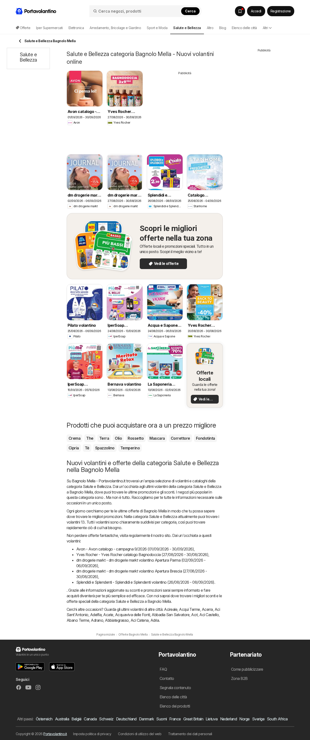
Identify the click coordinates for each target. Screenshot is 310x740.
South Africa (277, 718)
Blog (222, 28)
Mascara (157, 438)
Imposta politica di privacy (92, 734)
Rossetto (136, 438)
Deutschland (126, 718)
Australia (62, 718)
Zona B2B (239, 678)
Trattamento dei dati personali (190, 734)
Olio (118, 438)
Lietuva (211, 718)
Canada (90, 718)
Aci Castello (209, 614)
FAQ (163, 669)
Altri (265, 28)
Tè (87, 448)
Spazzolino (105, 448)
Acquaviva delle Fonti (132, 614)
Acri (194, 614)
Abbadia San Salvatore (170, 614)
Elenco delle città (244, 28)
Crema (74, 438)
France (175, 718)
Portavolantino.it (55, 734)
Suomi (161, 718)
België (76, 718)
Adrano (97, 620)
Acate (108, 614)
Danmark (146, 718)
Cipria (74, 448)
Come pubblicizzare (247, 669)
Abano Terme (78, 620)
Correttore (180, 438)
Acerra (207, 609)
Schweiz (106, 718)
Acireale (170, 609)
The (89, 438)
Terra (104, 438)
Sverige (258, 718)
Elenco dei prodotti (175, 706)
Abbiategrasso (117, 620)
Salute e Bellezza (97, 486)
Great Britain (193, 718)
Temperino (130, 448)
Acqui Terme (189, 609)
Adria (154, 620)
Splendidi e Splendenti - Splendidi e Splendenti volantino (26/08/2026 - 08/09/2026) (145, 582)
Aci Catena (140, 620)
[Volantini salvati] (240, 11)
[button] (30, 666)
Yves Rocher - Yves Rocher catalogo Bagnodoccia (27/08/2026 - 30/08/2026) (142, 554)
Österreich (44, 718)
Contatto (167, 678)
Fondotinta (205, 438)
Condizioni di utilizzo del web (139, 734)
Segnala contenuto (175, 687)
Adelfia (95, 614)
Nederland (228, 718)
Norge (244, 718)
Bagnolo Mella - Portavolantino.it (98, 480)
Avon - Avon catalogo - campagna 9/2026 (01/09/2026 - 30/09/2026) (135, 549)
